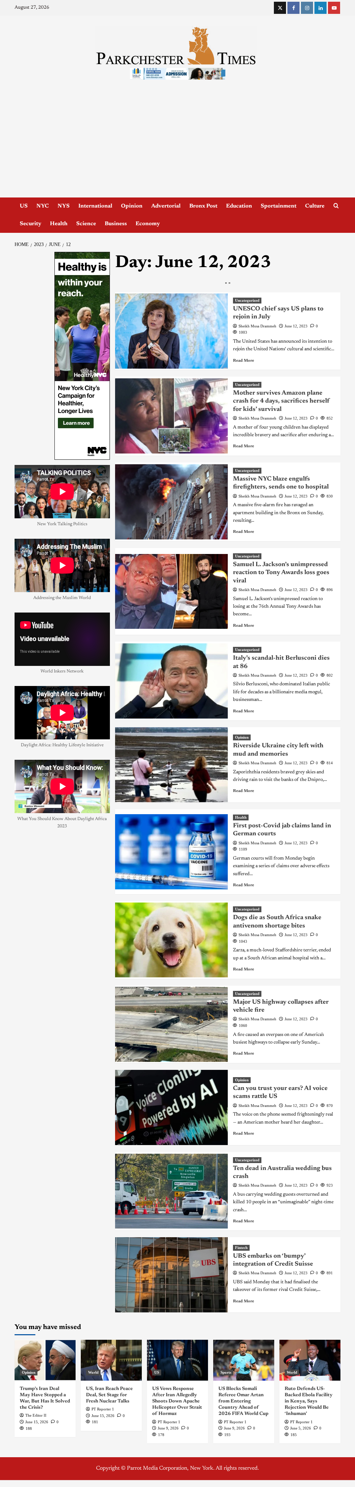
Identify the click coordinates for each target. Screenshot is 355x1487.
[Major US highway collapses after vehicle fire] (171, 1024)
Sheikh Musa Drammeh (257, 326)
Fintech (241, 1248)
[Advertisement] (177, 145)
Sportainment (278, 206)
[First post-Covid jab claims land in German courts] (171, 851)
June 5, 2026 (300, 1428)
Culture (314, 206)
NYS (64, 206)
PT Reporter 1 (103, 1409)
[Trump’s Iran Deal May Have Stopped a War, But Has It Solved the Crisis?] (45, 1360)
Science (86, 224)
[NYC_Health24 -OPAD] (82, 356)
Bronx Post (203, 206)
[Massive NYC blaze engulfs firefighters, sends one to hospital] (171, 501)
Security (30, 224)
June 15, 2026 (36, 1422)
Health (59, 224)
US (24, 206)
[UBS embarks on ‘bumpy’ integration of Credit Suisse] (171, 1274)
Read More (243, 361)
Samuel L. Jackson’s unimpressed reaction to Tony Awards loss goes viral (281, 573)
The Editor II (35, 1415)
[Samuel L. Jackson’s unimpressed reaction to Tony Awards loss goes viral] (171, 591)
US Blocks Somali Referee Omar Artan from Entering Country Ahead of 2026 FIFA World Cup (243, 1402)
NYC (42, 206)
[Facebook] (293, 8)
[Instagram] (307, 8)
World (93, 1372)
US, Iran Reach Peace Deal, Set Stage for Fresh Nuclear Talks (109, 1395)
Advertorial (166, 206)
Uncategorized (247, 300)
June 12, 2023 (296, 326)
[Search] (336, 206)
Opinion (131, 206)
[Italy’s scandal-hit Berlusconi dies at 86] (171, 681)
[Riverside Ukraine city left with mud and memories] (171, 764)
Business (116, 224)
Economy (148, 224)
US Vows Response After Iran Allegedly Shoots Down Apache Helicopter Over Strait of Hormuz (177, 1402)
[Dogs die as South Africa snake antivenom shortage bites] (171, 940)
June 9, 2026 (168, 1428)
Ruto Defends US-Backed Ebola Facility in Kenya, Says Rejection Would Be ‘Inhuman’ (308, 1402)
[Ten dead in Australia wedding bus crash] (171, 1191)
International (95, 206)
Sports (225, 1372)
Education (239, 206)
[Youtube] (334, 8)
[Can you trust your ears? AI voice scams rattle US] (171, 1107)
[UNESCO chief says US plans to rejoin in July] (171, 331)
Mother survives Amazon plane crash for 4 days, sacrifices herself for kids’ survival (281, 401)
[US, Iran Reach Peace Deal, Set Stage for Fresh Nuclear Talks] (111, 1360)
